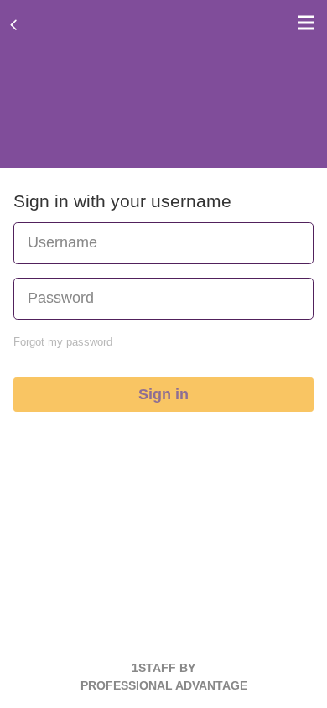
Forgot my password (62, 342)
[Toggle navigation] (302, 22)
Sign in (163, 394)
